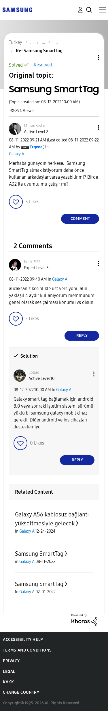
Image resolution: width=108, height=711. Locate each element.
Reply (82, 335)
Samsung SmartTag (39, 553)
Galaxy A (16, 154)
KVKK (8, 682)
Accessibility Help (23, 639)
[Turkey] (17, 9)
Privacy (11, 660)
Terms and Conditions (27, 650)
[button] (89, 127)
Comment (80, 218)
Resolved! (44, 65)
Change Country (21, 692)
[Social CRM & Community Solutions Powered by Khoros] (84, 619)
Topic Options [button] (88, 57)
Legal (9, 671)
